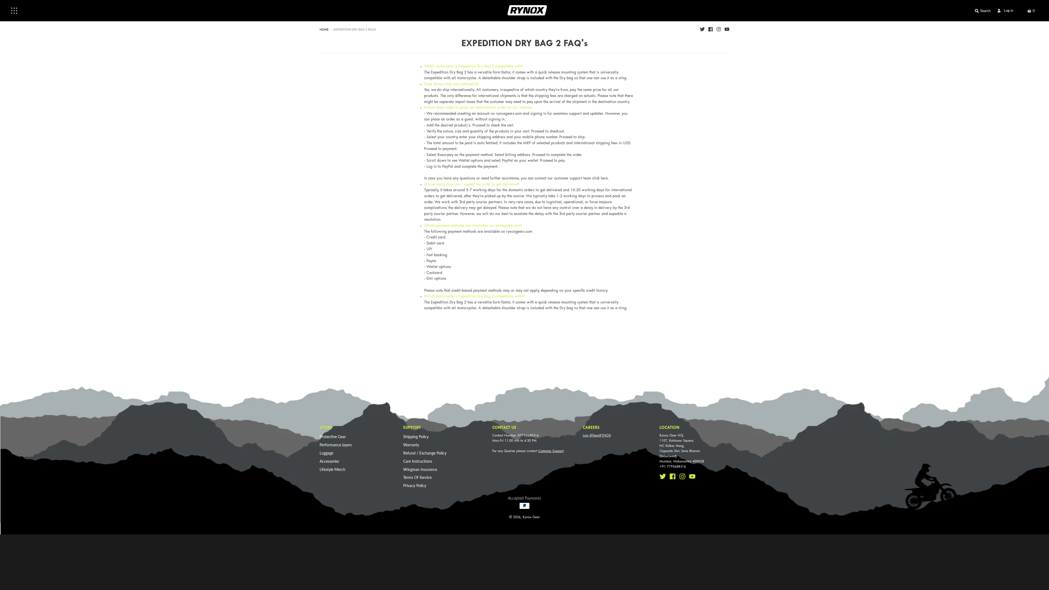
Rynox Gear (531, 517)
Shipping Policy (416, 436)
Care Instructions (417, 461)
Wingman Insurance (420, 469)
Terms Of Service (417, 477)
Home (324, 29)
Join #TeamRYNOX (597, 435)
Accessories (329, 461)
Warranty (411, 444)
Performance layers (336, 444)
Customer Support (551, 451)
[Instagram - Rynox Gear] (718, 29)
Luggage (326, 453)
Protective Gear (333, 436)
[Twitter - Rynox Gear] (702, 29)
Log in (1008, 10)
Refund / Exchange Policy (424, 453)
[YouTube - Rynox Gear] (726, 29)
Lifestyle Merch (332, 469)
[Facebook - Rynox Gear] (710, 29)
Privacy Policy (414, 485)
